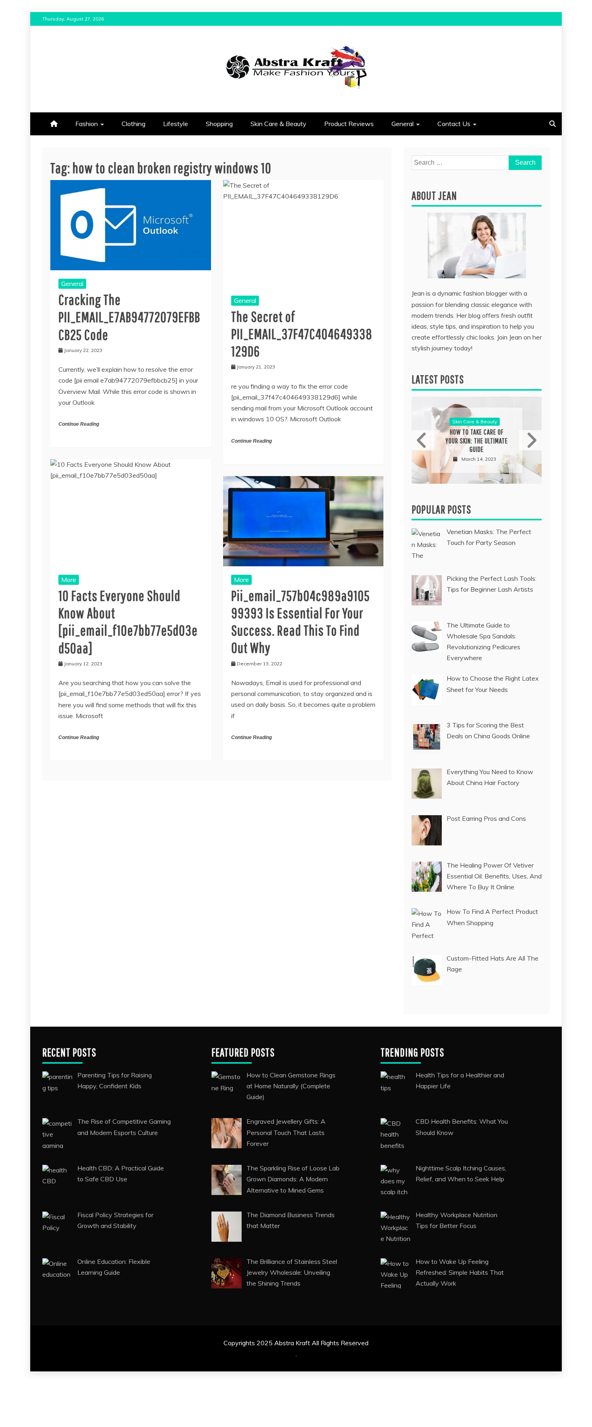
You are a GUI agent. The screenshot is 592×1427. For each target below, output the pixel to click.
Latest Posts (438, 379)
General (402, 124)
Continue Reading (78, 424)
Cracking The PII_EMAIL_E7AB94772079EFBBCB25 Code (129, 316)
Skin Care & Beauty (278, 124)
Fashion (86, 124)
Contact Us (453, 124)
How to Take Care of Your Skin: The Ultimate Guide (476, 441)
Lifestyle (175, 124)
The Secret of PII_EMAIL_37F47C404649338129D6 (302, 333)
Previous (423, 440)
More (68, 580)
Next (530, 440)
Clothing (133, 124)
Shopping (219, 124)
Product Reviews (349, 124)
